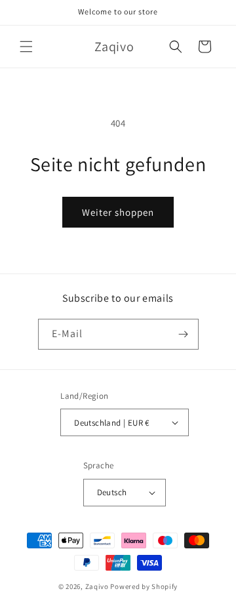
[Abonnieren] (183, 334)
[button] (26, 46)
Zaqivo (97, 586)
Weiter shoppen (118, 212)
